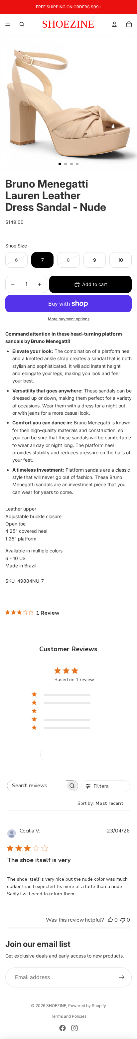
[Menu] (7, 24)
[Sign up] (122, 977)
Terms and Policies (68, 1016)
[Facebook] (63, 1028)
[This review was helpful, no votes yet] (110, 920)
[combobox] (103, 803)
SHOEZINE (56, 1005)
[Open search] (22, 24)
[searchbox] (36, 785)
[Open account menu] (114, 24)
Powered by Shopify (87, 1005)
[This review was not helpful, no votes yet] (122, 920)
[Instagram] (74, 1028)
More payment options (68, 319)
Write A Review (68, 755)
